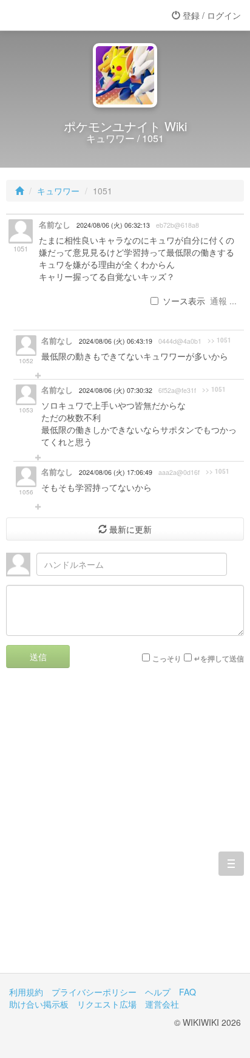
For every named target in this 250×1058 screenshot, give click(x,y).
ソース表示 (184, 301)
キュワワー (58, 191)
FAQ (187, 992)
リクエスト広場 (107, 1004)
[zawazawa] (57, 15)
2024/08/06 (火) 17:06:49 (115, 472)
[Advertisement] (125, 830)
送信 (38, 656)
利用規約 (26, 992)
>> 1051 (219, 340)
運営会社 (162, 1004)
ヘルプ (158, 992)
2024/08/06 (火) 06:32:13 (113, 225)
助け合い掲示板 (39, 1004)
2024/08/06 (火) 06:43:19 (115, 341)
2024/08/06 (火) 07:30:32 (115, 390)
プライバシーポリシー (94, 992)
